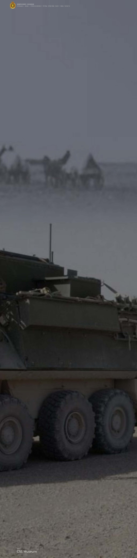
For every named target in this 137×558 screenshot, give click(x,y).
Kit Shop (45, 6)
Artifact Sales (51, 6)
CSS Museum (20, 6)
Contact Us (67, 6)
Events (56, 6)
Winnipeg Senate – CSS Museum (25, 4)
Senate (26, 6)
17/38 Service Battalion (35, 6)
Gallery (62, 6)
